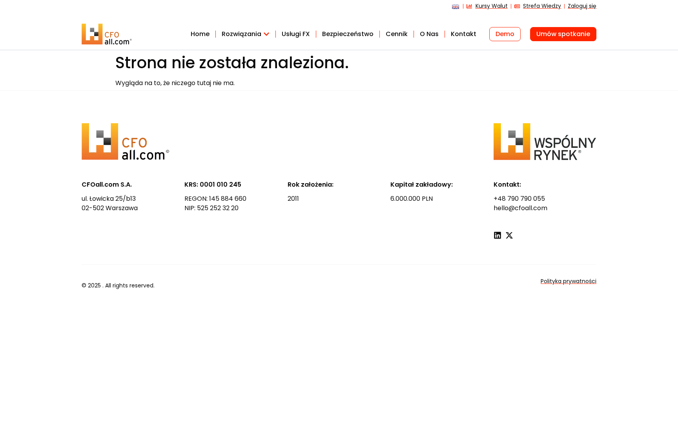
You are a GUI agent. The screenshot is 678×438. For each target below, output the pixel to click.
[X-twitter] (509, 235)
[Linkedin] (497, 235)
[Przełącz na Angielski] (453, 9)
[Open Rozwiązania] (266, 34)
